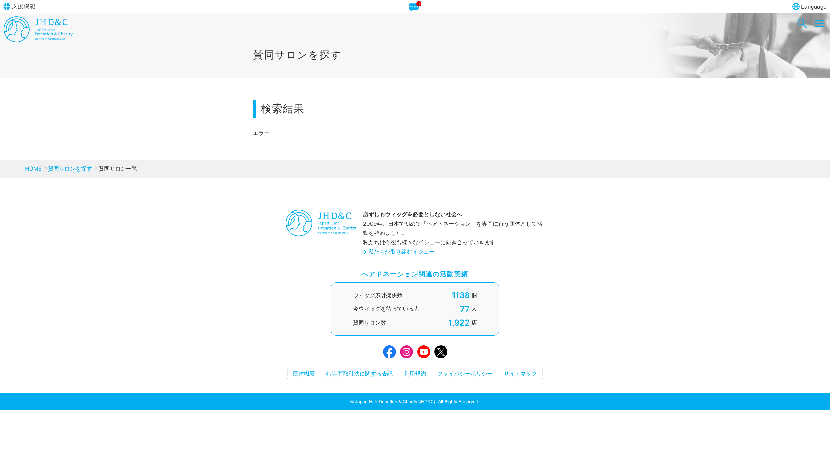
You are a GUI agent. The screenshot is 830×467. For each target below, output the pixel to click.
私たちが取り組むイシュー (401, 251)
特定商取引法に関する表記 (359, 373)
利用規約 (415, 373)
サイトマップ (520, 373)
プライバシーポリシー (464, 373)
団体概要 (304, 373)
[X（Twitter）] (440, 353)
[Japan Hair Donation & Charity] (38, 40)
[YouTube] (423, 353)
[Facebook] (389, 353)
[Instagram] (406, 353)
